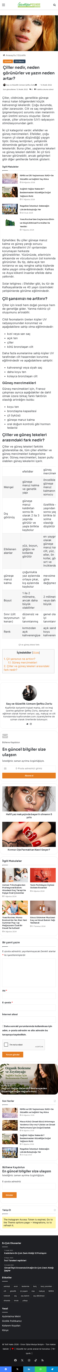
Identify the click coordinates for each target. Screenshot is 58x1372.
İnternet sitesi (10, 1014)
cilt (5, 1291)
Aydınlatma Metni (11, 1316)
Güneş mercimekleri (22, 662)
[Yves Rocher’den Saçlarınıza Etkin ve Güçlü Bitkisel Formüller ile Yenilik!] (10, 222)
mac (33, 1291)
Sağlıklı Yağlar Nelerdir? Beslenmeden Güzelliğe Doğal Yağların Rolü (35, 192)
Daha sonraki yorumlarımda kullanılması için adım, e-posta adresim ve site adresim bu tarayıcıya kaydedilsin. (27, 1030)
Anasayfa (10, 55)
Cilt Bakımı (19, 61)
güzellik (13, 1291)
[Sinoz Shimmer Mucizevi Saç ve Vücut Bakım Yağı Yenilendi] (43, 908)
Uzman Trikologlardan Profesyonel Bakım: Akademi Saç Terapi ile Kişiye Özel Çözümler (14, 889)
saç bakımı (25, 1296)
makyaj (42, 1291)
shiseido (7, 1300)
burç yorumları (46, 1286)
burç (35, 1286)
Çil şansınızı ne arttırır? (19, 659)
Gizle (36, 652)
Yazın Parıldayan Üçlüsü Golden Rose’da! (42, 886)
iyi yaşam (24, 1291)
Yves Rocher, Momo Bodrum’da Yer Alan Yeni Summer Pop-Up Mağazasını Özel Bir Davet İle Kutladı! (14, 922)
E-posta (7, 1002)
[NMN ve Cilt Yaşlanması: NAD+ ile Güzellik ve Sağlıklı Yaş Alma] (10, 178)
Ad (4, 990)
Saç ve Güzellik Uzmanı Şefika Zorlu (29, 703)
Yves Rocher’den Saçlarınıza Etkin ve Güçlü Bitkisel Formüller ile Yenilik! (37, 223)
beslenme (25, 1286)
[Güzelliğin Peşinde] (29, 5)
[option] (29, 1079)
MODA (51, 1291)
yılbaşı (25, 1300)
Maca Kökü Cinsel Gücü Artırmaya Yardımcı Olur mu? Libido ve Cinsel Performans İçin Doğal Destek (37, 1124)
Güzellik (21, 55)
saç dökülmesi (38, 1296)
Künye (5, 1330)
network (7, 1296)
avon (16, 1286)
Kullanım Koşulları (11, 1325)
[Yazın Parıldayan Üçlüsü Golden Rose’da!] (43, 875)
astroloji (7, 1286)
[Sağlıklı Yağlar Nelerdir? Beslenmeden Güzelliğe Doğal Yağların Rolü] (10, 192)
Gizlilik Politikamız (12, 1321)
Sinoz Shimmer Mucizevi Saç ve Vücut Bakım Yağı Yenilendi (42, 920)
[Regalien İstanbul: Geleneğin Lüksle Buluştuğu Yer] (10, 209)
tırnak (16, 1300)
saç (15, 1296)
